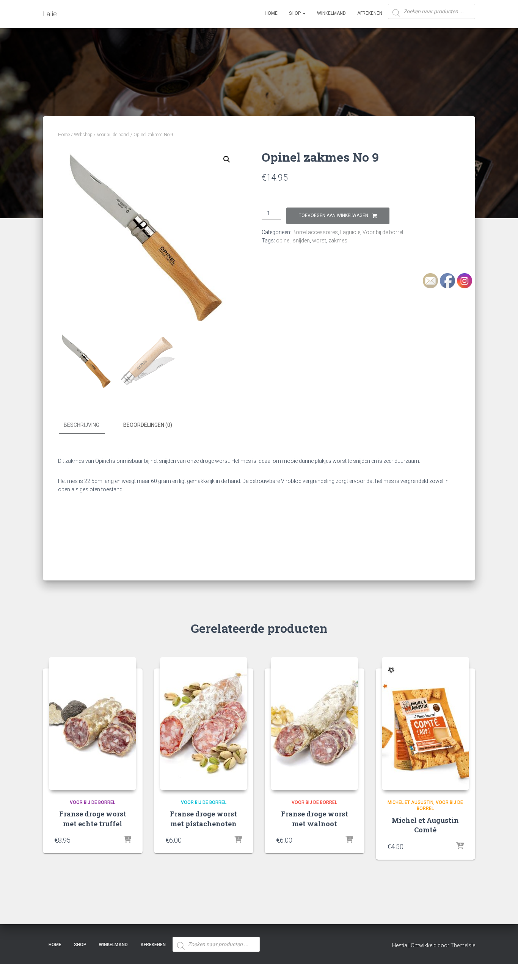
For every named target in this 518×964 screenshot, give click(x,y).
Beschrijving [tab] (81, 425)
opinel (283, 240)
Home (271, 13)
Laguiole (350, 232)
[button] (227, 159)
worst (319, 240)
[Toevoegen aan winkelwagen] (127, 840)
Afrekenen (369, 13)
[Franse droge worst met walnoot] (314, 723)
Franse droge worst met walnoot (314, 818)
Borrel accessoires (315, 232)
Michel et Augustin (410, 802)
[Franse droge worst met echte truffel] (92, 723)
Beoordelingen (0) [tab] (147, 425)
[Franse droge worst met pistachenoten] (203, 723)
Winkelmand (331, 13)
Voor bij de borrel (113, 134)
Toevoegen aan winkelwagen (333, 215)
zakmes (337, 240)
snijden (301, 240)
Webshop (83, 134)
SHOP (295, 13)
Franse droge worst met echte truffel (92, 818)
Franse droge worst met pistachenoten (203, 818)
